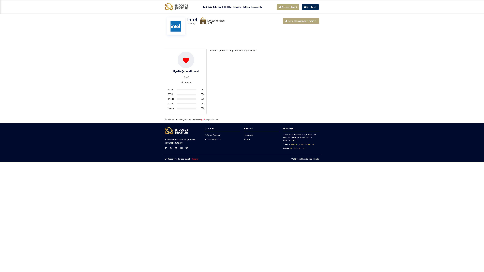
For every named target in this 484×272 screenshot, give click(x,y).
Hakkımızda (256, 7)
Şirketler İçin (311, 7)
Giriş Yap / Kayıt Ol (289, 7)
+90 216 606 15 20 (297, 148)
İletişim (246, 7)
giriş (203, 119)
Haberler (237, 7)
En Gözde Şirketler (212, 7)
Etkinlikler (227, 7)
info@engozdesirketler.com (302, 144)
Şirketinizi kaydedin (213, 139)
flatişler (195, 159)
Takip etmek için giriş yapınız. (302, 21)
